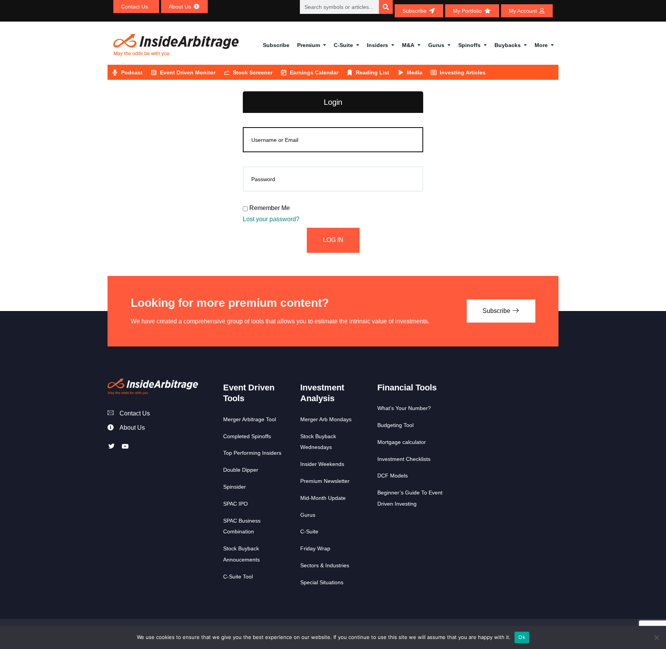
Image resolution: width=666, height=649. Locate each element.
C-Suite (343, 45)
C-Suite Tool (238, 576)
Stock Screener (252, 72)
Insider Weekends (322, 464)
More (541, 45)
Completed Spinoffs (247, 436)
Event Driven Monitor (187, 72)
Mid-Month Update (323, 498)
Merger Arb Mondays (326, 419)
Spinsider (234, 487)
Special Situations (321, 582)
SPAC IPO (235, 504)
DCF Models (392, 475)
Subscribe (276, 45)
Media (414, 72)
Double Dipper (240, 470)
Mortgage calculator (401, 442)
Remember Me (269, 208)
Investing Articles (463, 72)
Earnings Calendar (314, 72)
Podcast (132, 72)
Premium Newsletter (325, 481)
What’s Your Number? (404, 408)
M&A (408, 45)
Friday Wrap (315, 548)
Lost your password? (271, 219)
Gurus (436, 45)
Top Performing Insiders (252, 453)
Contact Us (134, 413)
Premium (308, 45)
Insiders (377, 45)
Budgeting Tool (395, 425)
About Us (132, 427)
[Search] (386, 7)
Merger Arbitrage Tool (249, 419)
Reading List (372, 72)
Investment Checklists (404, 459)
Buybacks (507, 45)
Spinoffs (469, 45)
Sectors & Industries (324, 565)
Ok (521, 637)
